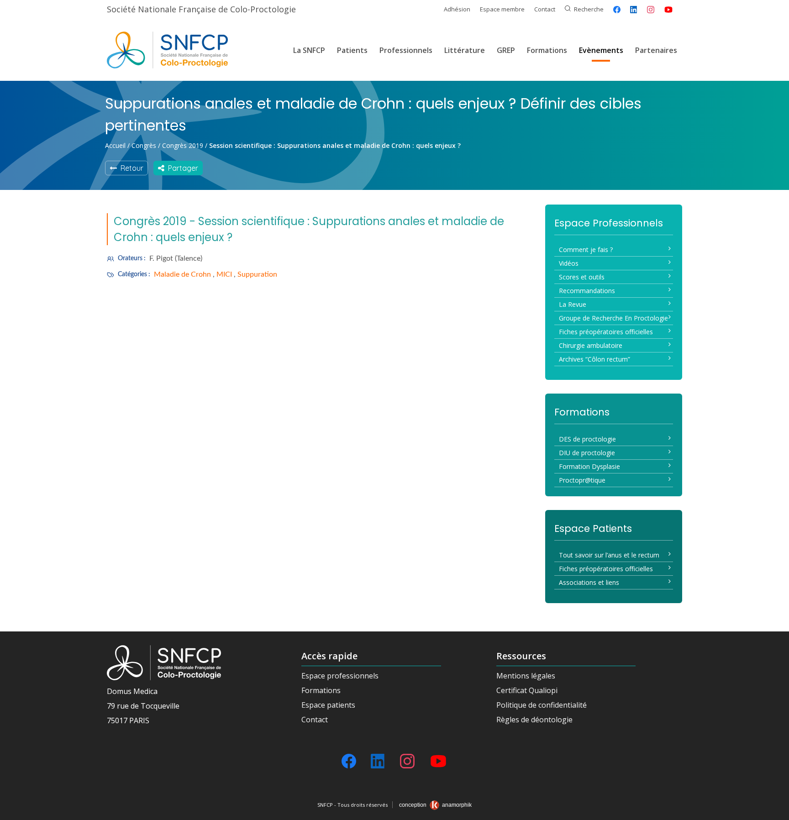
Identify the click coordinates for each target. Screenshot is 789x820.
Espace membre (502, 9)
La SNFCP (309, 50)
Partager (181, 168)
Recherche (589, 9)
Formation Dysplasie (589, 466)
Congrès (144, 145)
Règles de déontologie (534, 720)
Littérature (464, 50)
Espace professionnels (340, 676)
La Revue (572, 304)
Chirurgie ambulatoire (590, 345)
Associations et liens (589, 582)
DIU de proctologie (587, 452)
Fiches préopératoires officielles (606, 331)
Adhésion (457, 9)
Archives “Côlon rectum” (594, 359)
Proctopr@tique (582, 480)
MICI (225, 274)
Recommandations (587, 290)
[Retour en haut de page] (773, 810)
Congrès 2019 (182, 145)
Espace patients (328, 705)
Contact (544, 9)
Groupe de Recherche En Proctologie (613, 318)
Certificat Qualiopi (527, 690)
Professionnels (405, 50)
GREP (506, 50)
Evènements (601, 50)
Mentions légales (525, 676)
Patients (352, 50)
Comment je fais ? (586, 249)
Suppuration (257, 274)
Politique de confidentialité (541, 705)
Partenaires (656, 50)
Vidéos (569, 263)
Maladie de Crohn (183, 274)
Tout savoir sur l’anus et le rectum (609, 555)
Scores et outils (582, 277)
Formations (547, 50)
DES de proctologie (587, 439)
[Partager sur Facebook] (617, 9)
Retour (130, 168)
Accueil (115, 145)
